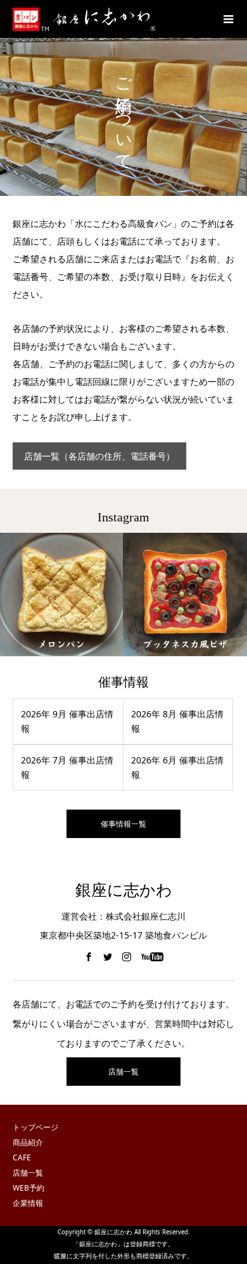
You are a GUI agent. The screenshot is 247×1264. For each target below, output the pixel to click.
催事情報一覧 (123, 823)
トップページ (35, 1127)
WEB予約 (28, 1187)
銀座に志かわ (123, 890)
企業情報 (28, 1203)
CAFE (22, 1157)
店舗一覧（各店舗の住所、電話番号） (99, 456)
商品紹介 (28, 1142)
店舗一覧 (123, 1071)
